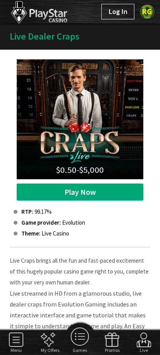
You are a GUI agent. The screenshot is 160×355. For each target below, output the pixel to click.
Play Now (80, 192)
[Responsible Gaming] (147, 12)
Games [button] (80, 350)
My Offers (48, 350)
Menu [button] (16, 350)
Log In (118, 11)
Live (144, 350)
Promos (112, 350)
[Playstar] (30, 11)
